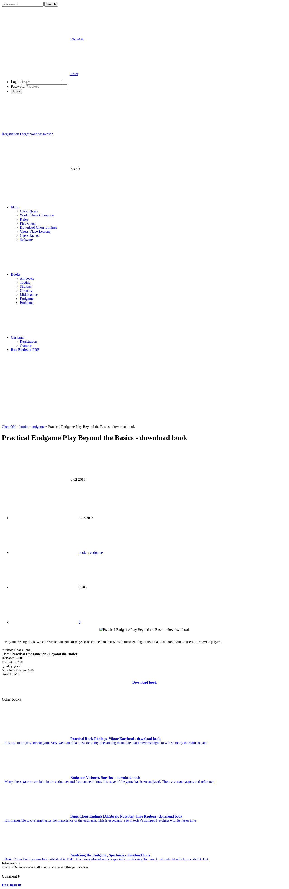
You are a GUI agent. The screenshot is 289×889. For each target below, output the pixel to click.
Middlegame (29, 294)
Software (26, 239)
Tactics (25, 282)
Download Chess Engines (38, 227)
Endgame (26, 299)
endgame (96, 552)
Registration (10, 134)
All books (27, 278)
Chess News (29, 211)
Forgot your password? (36, 134)
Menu (15, 207)
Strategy (26, 286)
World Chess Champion (37, 215)
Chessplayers (29, 235)
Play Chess (28, 223)
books (83, 552)
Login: (15, 82)
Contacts (26, 345)
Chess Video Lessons (35, 231)
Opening (26, 290)
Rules (24, 219)
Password (18, 86)
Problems (26, 303)
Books (15, 274)
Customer (18, 337)
